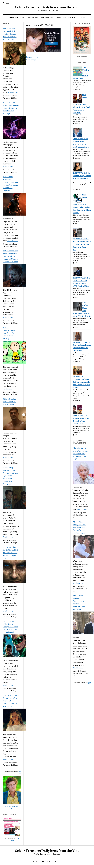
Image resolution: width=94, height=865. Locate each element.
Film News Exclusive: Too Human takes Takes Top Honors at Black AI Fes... (82, 203)
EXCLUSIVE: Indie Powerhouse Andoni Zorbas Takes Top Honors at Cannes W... (82, 244)
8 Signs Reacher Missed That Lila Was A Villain (9, 402)
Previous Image (32, 57)
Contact (82, 17)
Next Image (31, 60)
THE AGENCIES (47, 17)
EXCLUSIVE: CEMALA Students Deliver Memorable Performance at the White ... (81, 382)
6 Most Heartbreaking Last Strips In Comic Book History (9, 333)
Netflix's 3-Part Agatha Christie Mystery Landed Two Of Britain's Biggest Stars (10, 34)
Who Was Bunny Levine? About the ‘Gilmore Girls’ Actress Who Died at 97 (80, 453)
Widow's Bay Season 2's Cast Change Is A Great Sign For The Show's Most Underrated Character (10, 475)
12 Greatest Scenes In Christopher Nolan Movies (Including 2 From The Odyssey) (10, 183)
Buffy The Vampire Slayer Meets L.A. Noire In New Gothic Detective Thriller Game (10, 701)
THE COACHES (32, 17)
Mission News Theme (40, 862)
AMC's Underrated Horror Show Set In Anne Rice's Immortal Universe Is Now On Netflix (10, 256)
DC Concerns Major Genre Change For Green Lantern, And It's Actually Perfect (10, 626)
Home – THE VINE (16, 17)
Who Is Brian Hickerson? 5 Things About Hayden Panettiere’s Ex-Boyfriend (79, 602)
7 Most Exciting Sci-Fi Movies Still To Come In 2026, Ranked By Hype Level (10, 552)
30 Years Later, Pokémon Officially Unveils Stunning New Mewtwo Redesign (11, 108)
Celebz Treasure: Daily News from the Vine (47, 7)
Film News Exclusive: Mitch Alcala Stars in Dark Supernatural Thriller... (81, 103)
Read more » (13, 92)
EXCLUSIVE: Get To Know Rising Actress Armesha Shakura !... (82, 176)
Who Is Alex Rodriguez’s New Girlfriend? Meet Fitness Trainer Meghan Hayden (79, 527)
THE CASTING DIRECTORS (65, 17)
